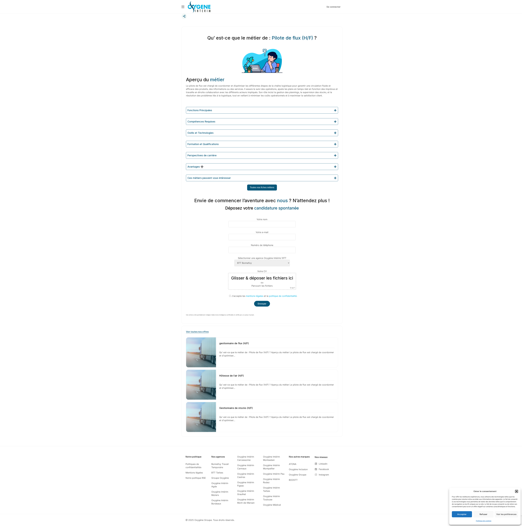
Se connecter (334, 6)
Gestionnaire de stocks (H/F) (236, 408)
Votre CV (263, 279)
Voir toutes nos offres (197, 331)
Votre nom (262, 219)
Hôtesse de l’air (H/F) (231, 375)
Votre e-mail (262, 232)
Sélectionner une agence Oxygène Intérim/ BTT (262, 258)
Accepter (462, 514)
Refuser (483, 514)
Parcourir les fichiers (262, 285)
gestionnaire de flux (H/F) (234, 343)
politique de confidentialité (283, 296)
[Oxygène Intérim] (199, 6)
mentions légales (254, 296)
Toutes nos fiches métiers (262, 187)
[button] (516, 491)
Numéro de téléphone (262, 245)
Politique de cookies (483, 521)
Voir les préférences (506, 514)
